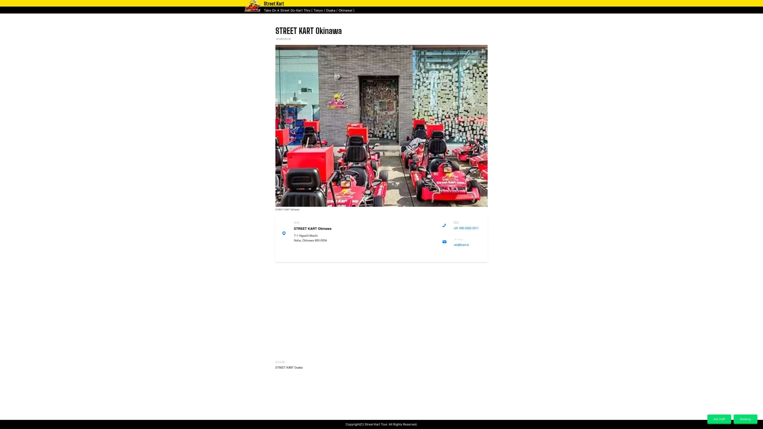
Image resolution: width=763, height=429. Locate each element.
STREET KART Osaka (289, 367)
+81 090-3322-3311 (466, 228)
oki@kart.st (461, 245)
